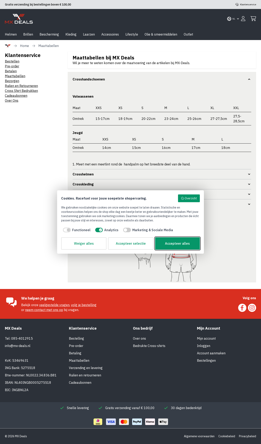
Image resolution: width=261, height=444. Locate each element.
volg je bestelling (83, 305)
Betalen (11, 71)
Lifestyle (131, 34)
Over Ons (11, 100)
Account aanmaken (211, 353)
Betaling (75, 353)
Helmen (11, 34)
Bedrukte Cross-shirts (149, 346)
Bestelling (76, 338)
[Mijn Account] (243, 19)
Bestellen (12, 61)
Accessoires (110, 34)
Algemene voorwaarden (199, 436)
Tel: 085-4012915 (19, 338)
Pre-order (12, 66)
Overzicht (191, 198)
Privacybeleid (247, 436)
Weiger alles (84, 243)
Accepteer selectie (131, 243)
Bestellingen (206, 360)
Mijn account (206, 338)
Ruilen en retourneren (85, 375)
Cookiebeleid (226, 436)
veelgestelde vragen (54, 305)
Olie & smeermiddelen (161, 34)
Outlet (188, 34)
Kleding (70, 34)
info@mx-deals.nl (17, 346)
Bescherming (49, 34)
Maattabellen (15, 76)
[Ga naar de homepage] (19, 19)
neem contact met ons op (44, 310)
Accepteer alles (177, 243)
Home (24, 46)
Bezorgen (12, 81)
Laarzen (89, 34)
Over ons (139, 338)
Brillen (28, 34)
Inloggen (203, 346)
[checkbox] (76, 230)
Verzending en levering (86, 368)
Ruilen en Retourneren (21, 86)
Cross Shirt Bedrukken (21, 91)
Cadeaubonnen (16, 96)
